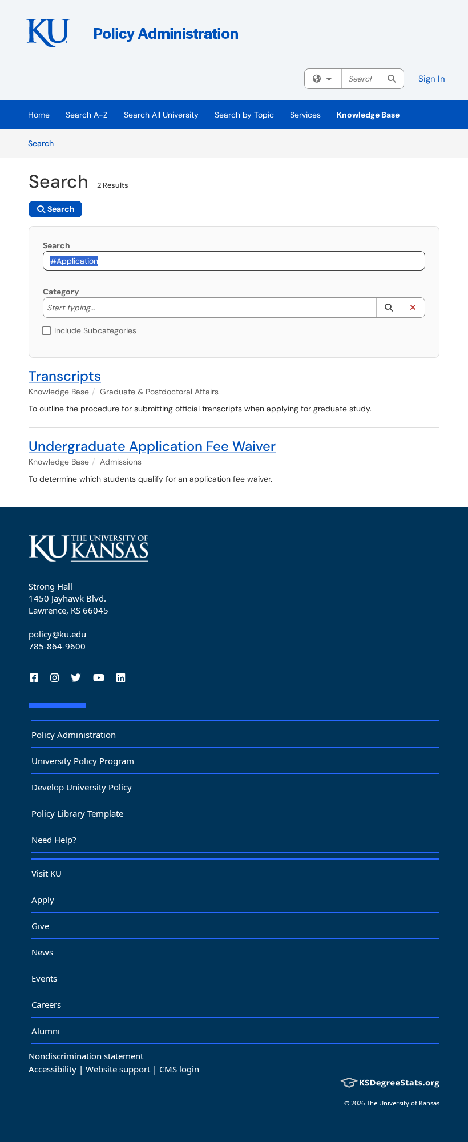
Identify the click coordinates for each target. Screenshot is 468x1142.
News (42, 952)
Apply (42, 899)
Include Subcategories (95, 330)
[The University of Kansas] (88, 548)
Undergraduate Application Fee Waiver (152, 446)
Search (45, 143)
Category (61, 291)
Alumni (45, 1030)
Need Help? (53, 839)
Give (40, 925)
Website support (118, 1069)
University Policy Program (82, 760)
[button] (388, 307)
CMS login (179, 1069)
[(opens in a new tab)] (191, 34)
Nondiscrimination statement (86, 1056)
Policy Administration (73, 734)
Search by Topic (244, 115)
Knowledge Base (368, 115)
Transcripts (65, 376)
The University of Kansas (402, 1103)
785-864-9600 (57, 646)
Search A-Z (87, 115)
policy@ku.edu (57, 634)
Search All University (161, 115)
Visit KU (46, 873)
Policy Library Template (77, 813)
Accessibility (52, 1069)
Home (39, 115)
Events (44, 978)
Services (305, 115)
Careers (46, 1004)
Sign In (431, 78)
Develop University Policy (81, 787)
